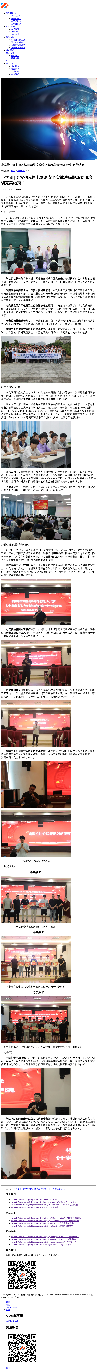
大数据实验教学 (18, 45)
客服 (8, 1310)
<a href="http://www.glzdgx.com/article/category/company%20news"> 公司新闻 (44, 1202)
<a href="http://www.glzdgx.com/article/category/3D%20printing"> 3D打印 (41, 1244)
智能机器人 (11, 13)
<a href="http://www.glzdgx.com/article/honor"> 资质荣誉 (35, 1207)
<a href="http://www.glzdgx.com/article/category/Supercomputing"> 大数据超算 (44, 1242)
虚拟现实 (15, 29)
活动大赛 (15, 58)
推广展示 (15, 56)
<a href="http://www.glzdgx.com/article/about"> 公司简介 (34, 1199)
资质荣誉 (15, 69)
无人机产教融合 (18, 42)
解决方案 (10, 37)
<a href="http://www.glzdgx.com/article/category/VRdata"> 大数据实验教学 (42, 1223)
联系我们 (15, 74)
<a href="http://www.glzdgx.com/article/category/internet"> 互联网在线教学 (42, 1226)
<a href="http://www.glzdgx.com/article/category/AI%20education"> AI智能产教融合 (46, 1218)
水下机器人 (16, 21)
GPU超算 (15, 34)
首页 (13, 171)
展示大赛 (10, 53)
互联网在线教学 (18, 48)
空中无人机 (16, 16)
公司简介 (15, 66)
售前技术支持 (12, 1321)
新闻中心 (10, 61)
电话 (8, 1305)
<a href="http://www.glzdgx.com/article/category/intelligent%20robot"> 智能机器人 (45, 1237)
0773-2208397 (12, 1307)
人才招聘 (15, 71)
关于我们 (10, 63)
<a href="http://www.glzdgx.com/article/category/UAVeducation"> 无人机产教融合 (45, 1221)
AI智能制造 (16, 24)
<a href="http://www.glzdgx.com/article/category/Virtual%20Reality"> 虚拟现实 (43, 1239)
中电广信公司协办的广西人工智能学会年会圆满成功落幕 (39, 1189)
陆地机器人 (16, 19)
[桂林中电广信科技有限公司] (16, 7)
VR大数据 (10, 26)
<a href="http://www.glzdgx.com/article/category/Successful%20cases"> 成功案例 (44, 1205)
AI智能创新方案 (18, 40)
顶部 (8, 1368)
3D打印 (14, 32)
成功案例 (10, 50)
